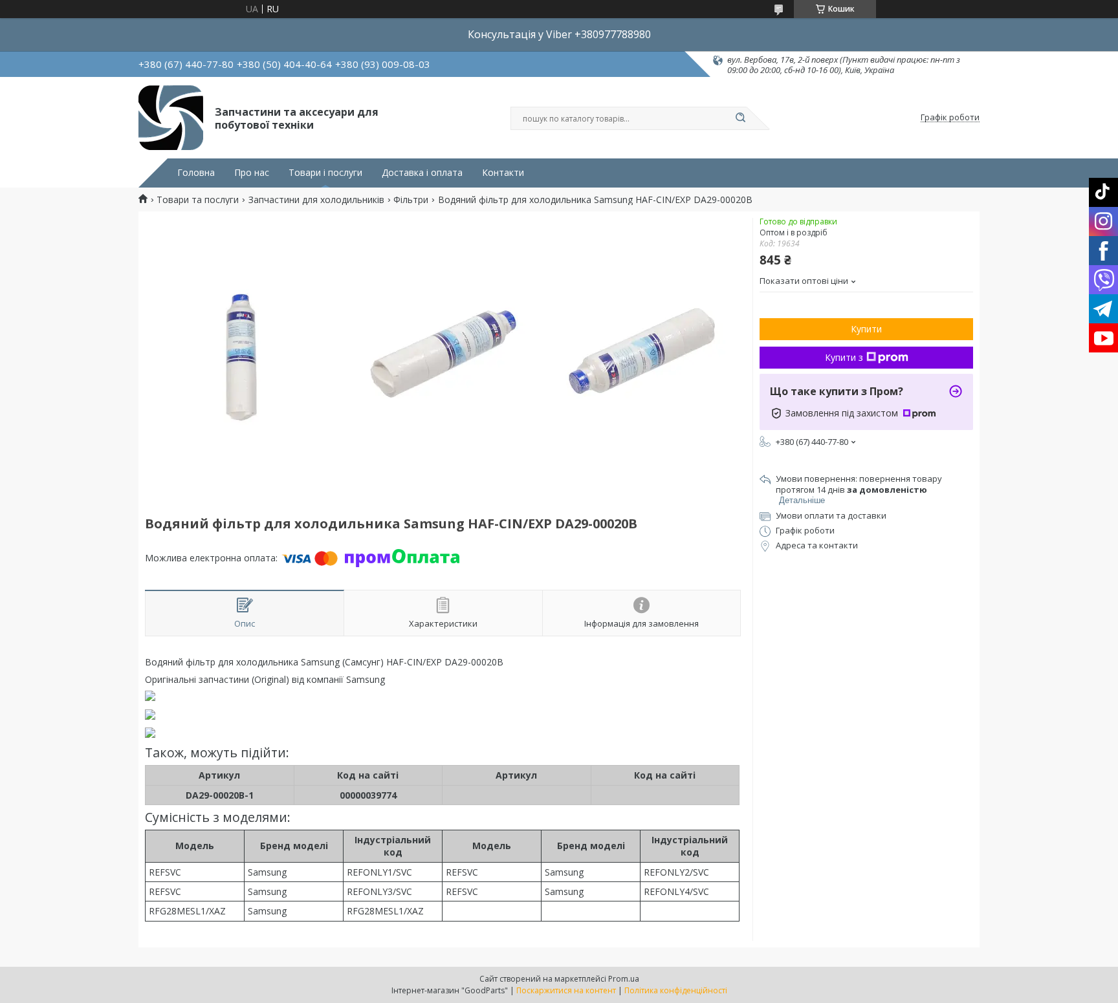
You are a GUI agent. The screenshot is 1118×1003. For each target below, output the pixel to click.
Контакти (503, 172)
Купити (866, 329)
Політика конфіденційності (675, 990)
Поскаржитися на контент (566, 990)
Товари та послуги (198, 200)
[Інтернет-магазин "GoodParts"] (170, 117)
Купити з (844, 357)
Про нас (251, 172)
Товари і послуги (325, 172)
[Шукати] (740, 118)
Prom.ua (623, 978)
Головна (196, 172)
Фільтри (410, 200)
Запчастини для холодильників (316, 200)
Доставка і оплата (422, 172)
